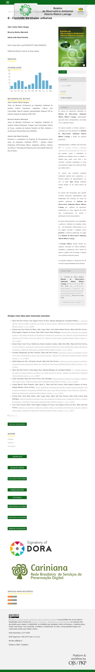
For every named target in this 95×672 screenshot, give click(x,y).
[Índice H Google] (17, 529)
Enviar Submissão (17, 424)
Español (11, 443)
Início (10, 12)
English (10, 439)
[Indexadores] (17, 491)
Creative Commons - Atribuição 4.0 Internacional (50, 622)
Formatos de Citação (71, 302)
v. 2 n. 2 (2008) (27, 12)
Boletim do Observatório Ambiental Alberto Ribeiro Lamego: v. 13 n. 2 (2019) (49, 402)
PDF (63, 72)
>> (16, 415)
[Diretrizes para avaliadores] (17, 518)
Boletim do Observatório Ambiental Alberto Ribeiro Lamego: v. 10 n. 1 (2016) (52, 381)
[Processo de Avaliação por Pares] (17, 480)
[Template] (17, 457)
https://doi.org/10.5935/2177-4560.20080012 (29, 45)
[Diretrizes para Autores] (17, 507)
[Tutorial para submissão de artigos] (17, 498)
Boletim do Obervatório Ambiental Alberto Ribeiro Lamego (33, 619)
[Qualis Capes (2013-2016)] (17, 469)
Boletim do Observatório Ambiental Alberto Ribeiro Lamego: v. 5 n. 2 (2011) (37, 393)
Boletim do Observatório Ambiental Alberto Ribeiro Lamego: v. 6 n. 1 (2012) (46, 350)
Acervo (17, 12)
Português (12, 446)
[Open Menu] (7, 2)
